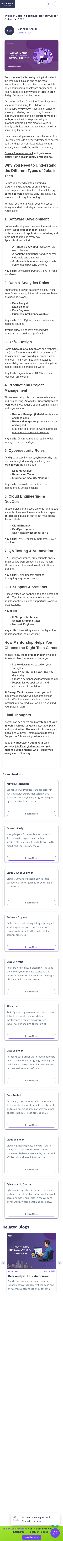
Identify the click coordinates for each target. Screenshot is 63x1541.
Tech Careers (13, 1271)
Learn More (31, 813)
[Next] (60, 1263)
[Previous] (3, 1263)
